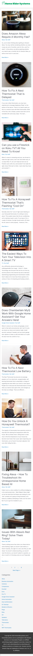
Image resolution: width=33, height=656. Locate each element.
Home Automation (7, 599)
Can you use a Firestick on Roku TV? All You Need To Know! (15, 148)
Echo (3, 591)
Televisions (5, 620)
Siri (2, 614)
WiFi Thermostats (6, 627)
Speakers (4, 617)
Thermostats (5, 100)
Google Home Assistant (8, 323)
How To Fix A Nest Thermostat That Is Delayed (13, 94)
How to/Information (7, 602)
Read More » (5, 57)
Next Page (16, 570)
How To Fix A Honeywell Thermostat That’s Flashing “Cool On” (16, 202)
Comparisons (5, 586)
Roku (3, 154)
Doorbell (4, 589)
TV (2, 263)
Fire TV (4, 594)
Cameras (4, 584)
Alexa (3, 39)
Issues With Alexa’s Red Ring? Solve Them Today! (16, 535)
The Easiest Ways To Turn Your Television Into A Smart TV (16, 257)
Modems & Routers (7, 607)
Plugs (3, 609)
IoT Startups (5, 604)
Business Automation (7, 581)
